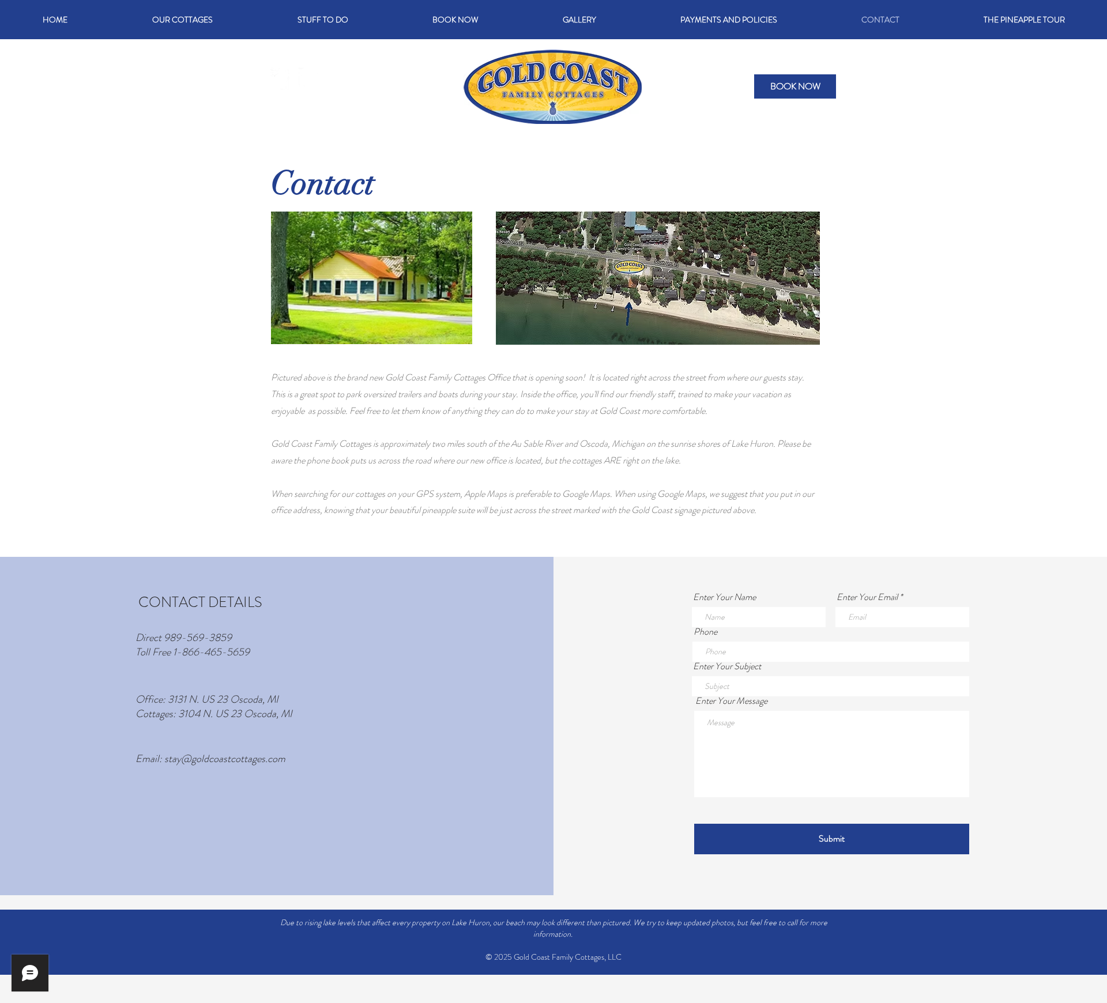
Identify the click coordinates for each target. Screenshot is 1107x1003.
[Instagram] (310, 78)
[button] (322, 19)
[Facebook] (281, 78)
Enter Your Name (724, 597)
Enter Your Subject (727, 666)
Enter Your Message (731, 701)
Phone (705, 631)
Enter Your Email (867, 597)
